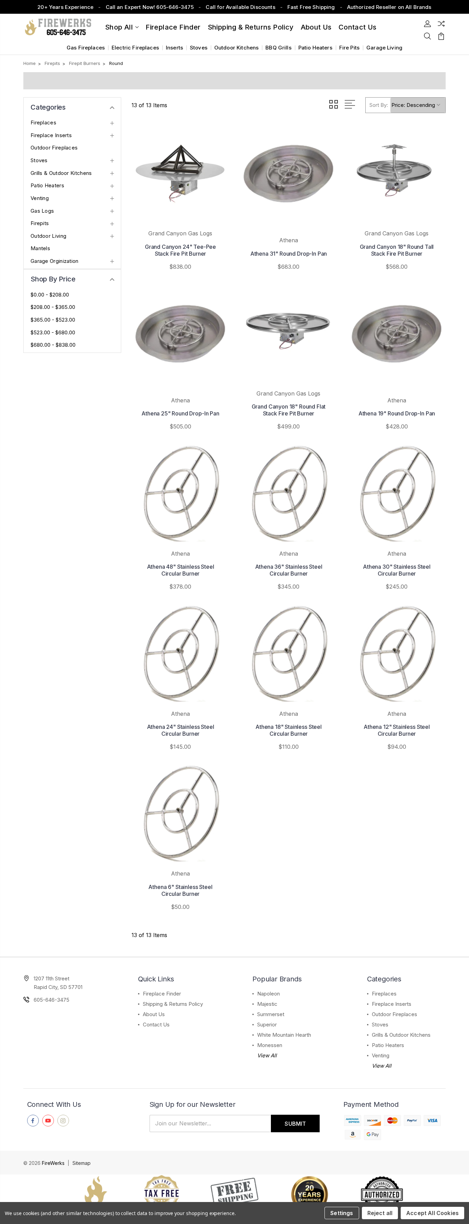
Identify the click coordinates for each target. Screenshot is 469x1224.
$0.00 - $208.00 (50, 295)
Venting (40, 198)
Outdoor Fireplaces (54, 148)
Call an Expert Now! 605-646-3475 (150, 7)
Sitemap (81, 1163)
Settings (341, 1213)
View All (267, 1055)
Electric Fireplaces (135, 47)
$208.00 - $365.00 (53, 307)
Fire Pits (349, 47)
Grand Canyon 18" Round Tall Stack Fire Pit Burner (397, 250)
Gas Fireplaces (86, 47)
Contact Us (156, 1024)
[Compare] (441, 23)
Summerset (270, 1014)
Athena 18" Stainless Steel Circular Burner (288, 730)
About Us (316, 27)
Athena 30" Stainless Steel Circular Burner (397, 570)
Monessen (269, 1045)
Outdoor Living (48, 236)
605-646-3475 (51, 1000)
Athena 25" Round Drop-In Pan (180, 413)
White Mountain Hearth (284, 1035)
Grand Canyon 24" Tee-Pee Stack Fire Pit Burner (180, 250)
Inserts (174, 47)
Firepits (40, 223)
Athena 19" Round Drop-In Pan (396, 413)
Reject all (380, 1213)
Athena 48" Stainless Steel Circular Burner (180, 570)
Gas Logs (42, 211)
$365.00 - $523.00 (53, 320)
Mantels (40, 248)
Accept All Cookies (432, 1213)
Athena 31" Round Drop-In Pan (288, 253)
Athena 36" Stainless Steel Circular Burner (288, 570)
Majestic (267, 1004)
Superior (267, 1024)
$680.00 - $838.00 (53, 345)
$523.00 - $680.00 (53, 333)
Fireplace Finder (173, 27)
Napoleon (268, 993)
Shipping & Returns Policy (251, 27)
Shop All (119, 27)
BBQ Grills (278, 47)
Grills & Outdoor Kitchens (61, 173)
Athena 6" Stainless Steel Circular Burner (180, 890)
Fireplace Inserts (51, 135)
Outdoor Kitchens (236, 47)
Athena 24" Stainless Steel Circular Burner (180, 730)
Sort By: (378, 105)
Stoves (198, 47)
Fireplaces (43, 123)
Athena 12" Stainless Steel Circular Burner (397, 730)
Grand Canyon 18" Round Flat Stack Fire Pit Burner (289, 410)
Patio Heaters (315, 47)
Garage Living (384, 47)
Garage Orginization (55, 261)
